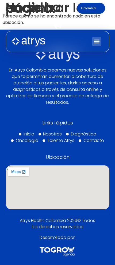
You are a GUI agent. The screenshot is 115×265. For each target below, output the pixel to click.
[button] (96, 41)
